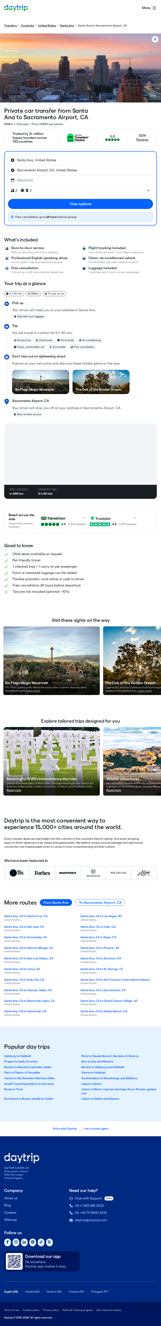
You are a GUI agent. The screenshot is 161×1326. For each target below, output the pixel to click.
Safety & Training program (77, 1310)
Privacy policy (51, 1310)
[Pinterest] (32, 1242)
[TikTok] (41, 1242)
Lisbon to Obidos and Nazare (100, 1098)
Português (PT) (99, 1291)
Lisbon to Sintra (91, 1083)
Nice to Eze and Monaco (97, 1061)
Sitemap (10, 1219)
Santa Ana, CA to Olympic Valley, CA (28, 990)
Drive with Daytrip (65, 1128)
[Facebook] (7, 1242)
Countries (27, 25)
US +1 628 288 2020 (89, 1205)
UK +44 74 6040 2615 (90, 1213)
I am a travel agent (96, 1128)
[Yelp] (49, 1242)
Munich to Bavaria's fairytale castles (28, 1067)
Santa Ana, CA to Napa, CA (98, 937)
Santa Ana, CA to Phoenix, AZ (99, 948)
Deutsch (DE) (54, 1291)
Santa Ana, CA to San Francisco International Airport (115, 979)
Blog (7, 1205)
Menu (146, 8)
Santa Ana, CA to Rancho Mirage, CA (28, 948)
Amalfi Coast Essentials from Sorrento (29, 1083)
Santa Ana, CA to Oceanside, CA (25, 937)
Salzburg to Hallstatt (17, 1056)
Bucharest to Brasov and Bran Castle (28, 1098)
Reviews (142, 139)
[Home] (16, 8)
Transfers (10, 25)
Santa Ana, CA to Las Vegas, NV (101, 916)
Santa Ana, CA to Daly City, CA (24, 979)
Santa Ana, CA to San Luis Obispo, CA (28, 958)
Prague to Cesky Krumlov (21, 1061)
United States (47, 25)
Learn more (33, 690)
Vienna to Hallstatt (93, 1072)
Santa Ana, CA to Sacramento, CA (103, 990)
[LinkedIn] (24, 1242)
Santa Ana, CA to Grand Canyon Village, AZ (108, 1000)
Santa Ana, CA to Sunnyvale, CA (25, 1011)
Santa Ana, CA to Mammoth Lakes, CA (29, 1000)
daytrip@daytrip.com (91, 1220)
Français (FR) (76, 1291)
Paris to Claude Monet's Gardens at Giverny (110, 1056)
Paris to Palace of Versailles (22, 1072)
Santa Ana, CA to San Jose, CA (24, 926)
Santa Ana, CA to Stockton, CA (100, 958)
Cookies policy (31, 1310)
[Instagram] (16, 1242)
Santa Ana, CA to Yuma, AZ (22, 969)
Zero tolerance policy (108, 1310)
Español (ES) (32, 1291)
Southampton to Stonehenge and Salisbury (109, 1078)
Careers (10, 1212)
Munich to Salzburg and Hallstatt (102, 1067)
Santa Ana (67, 25)
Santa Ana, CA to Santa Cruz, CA (26, 916)
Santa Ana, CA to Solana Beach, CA (103, 1011)
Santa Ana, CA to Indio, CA (98, 926)
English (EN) (11, 1291)
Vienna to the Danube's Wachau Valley (29, 1078)
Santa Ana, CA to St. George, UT (101, 969)
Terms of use (11, 1310)
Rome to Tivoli (13, 1089)
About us (10, 1198)
